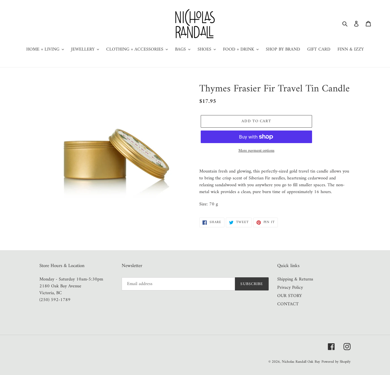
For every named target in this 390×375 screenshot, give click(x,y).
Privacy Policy (290, 288)
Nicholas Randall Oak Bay (301, 361)
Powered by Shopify (336, 361)
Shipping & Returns (295, 279)
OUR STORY (289, 296)
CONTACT (288, 304)
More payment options (256, 151)
